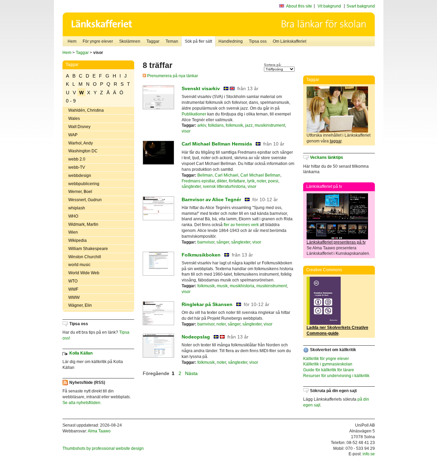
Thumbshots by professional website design (103, 448)
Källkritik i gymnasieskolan (327, 364)
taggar (335, 141)
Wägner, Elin (80, 305)
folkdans (216, 125)
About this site (299, 6)
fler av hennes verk (241, 224)
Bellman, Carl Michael (217, 175)
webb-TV (76, 167)
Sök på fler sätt (198, 41)
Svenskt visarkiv (201, 88)
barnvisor (205, 242)
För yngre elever (98, 41)
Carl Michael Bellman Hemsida (217, 144)
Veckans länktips (326, 157)
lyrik (251, 181)
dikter (222, 181)
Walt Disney (79, 126)
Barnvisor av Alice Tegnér (211, 199)
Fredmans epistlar (198, 181)
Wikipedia (77, 240)
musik (222, 285)
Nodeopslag (196, 337)
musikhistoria (242, 285)
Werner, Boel (80, 191)
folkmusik (234, 125)
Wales (74, 118)
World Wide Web (83, 273)
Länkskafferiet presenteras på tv (336, 242)
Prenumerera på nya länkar (172, 75)
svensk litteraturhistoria (224, 186)
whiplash (76, 208)
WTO (72, 281)
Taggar (152, 41)
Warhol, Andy (80, 143)
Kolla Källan (81, 353)
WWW (74, 297)
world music (79, 264)
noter (261, 181)
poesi (273, 181)
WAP (72, 135)
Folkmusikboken (201, 255)
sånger (222, 242)
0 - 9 (71, 100)
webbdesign (79, 175)
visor (186, 131)
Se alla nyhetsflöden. (81, 402)
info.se (369, 454)
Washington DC (83, 151)
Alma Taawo (99, 431)
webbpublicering (83, 183)
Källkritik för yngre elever (326, 358)
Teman (172, 41)
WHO (73, 216)
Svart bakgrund (361, 6)
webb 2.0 (76, 159)
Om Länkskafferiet (289, 41)
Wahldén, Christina (86, 110)
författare (237, 181)
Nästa (192, 373)
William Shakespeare (88, 248)
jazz (249, 125)
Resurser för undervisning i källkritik (336, 375)
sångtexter (191, 186)
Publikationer (194, 114)
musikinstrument (270, 125)
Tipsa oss (258, 41)
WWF (73, 289)
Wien (73, 232)
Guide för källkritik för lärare (328, 370)
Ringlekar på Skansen (207, 304)
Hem (72, 41)
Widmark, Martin (83, 224)
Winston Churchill (84, 256)
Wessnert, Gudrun (85, 199)
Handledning (230, 41)
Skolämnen (129, 41)
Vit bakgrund (329, 6)
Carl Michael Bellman (260, 175)
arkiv (201, 125)
